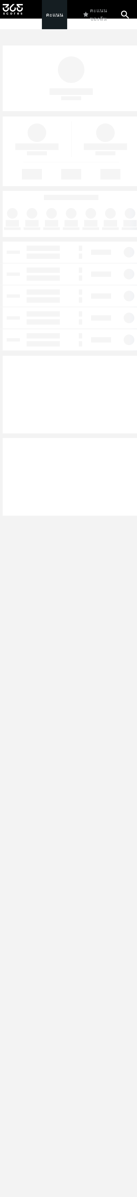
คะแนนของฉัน (98, 14)
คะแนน (54, 15)
